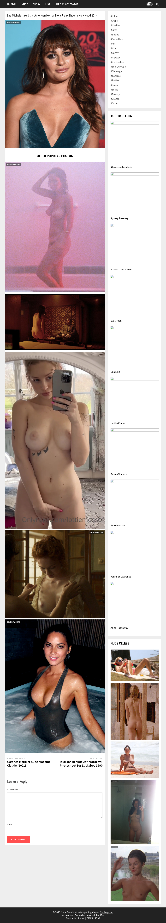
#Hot (113, 48)
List (47, 4)
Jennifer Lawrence (121, 576)
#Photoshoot (118, 62)
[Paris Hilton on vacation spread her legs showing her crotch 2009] (135, 665)
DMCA (90, 918)
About (81, 918)
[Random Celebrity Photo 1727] (55, 321)
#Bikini (114, 16)
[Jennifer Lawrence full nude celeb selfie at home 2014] (135, 811)
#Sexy (114, 29)
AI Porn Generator (67, 4)
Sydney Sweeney (119, 218)
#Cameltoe (117, 39)
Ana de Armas (118, 525)
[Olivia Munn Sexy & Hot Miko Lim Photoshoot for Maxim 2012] (55, 685)
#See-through (118, 66)
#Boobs (115, 34)
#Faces (114, 85)
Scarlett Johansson (121, 269)
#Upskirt (115, 25)
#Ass (113, 43)
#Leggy (115, 52)
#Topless (116, 75)
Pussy (36, 4)
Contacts (71, 918)
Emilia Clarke (118, 423)
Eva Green (116, 320)
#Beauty (115, 94)
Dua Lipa (115, 371)
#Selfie (114, 89)
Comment (13, 789)
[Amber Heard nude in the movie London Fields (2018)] (135, 711)
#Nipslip (115, 57)
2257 (97, 918)
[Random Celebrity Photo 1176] (55, 440)
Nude (25, 4)
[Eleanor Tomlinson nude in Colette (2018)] (55, 573)
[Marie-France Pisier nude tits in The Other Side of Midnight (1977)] (135, 873)
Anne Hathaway (119, 627)
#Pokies (115, 80)
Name (10, 824)
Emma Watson (119, 474)
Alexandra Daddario (121, 167)
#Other (115, 103)
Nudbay (11, 4)
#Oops (114, 20)
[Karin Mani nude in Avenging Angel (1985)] (55, 226)
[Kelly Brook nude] (135, 759)
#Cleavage (116, 71)
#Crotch (115, 98)
